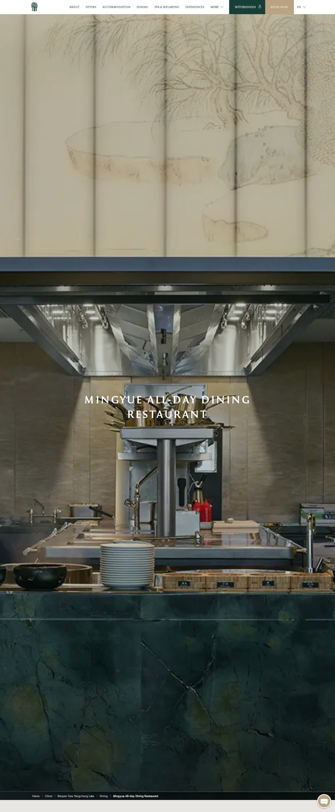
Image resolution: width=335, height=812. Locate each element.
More (214, 7)
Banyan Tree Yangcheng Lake (76, 796)
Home (36, 796)
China (48, 796)
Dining (104, 796)
